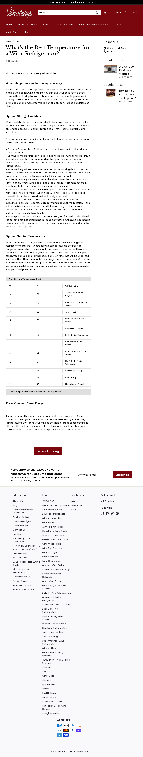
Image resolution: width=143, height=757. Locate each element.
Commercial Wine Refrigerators (52, 599)
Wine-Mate (48, 675)
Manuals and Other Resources (23, 511)
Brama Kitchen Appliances (56, 505)
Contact (12, 31)
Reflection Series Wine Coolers (54, 707)
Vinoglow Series (50, 713)
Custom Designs (22, 521)
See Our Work (20, 557)
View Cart (77, 505)
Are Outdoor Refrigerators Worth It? (127, 70)
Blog (17, 41)
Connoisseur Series (52, 701)
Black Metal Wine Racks (54, 530)
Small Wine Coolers (52, 632)
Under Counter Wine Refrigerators (53, 642)
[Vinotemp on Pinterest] (117, 513)
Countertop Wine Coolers (56, 604)
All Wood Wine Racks (53, 526)
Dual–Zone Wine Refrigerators (51, 610)
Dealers (17, 534)
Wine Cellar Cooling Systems (53, 654)
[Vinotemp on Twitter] (112, 513)
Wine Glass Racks (51, 543)
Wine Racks (48, 522)
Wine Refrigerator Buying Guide (26, 563)
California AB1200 (22, 576)
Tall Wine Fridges (51, 636)
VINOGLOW (48, 501)
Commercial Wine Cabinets (52, 575)
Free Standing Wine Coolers (52, 618)
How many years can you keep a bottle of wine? (26, 547)
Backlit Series (49, 692)
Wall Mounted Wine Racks (56, 539)
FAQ (74, 509)
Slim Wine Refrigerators (55, 627)
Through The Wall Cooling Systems (56, 661)
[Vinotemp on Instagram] (102, 513)
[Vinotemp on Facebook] (107, 513)
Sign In (75, 501)
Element (46, 680)
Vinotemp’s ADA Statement (21, 571)
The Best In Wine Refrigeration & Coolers (71, 2)
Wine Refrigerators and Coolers (54, 587)
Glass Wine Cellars (52, 581)
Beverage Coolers (52, 509)
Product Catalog (22, 517)
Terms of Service (22, 585)
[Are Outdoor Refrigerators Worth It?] (110, 69)
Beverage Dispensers (53, 513)
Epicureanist (48, 684)
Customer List (20, 525)
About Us (18, 501)
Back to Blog (50, 451)
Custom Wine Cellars (53, 565)
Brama (45, 688)
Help (26, 31)
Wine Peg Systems (52, 548)
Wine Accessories (51, 518)
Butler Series (49, 697)
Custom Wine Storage (94, 24)
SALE (118, 24)
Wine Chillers (49, 648)
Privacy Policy (20, 580)
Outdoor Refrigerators (54, 623)
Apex (45, 671)
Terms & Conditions (23, 589)
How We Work (20, 553)
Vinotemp (47, 667)
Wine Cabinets (50, 556)
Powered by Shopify (79, 751)
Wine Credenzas (51, 560)
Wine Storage (27, 24)
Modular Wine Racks (53, 535)
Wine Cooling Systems (58, 24)
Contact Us (19, 529)
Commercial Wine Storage (56, 569)
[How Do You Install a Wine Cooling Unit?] (110, 93)
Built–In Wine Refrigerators (56, 592)
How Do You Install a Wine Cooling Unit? (127, 94)
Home (9, 24)
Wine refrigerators (18, 83)
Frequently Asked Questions (22, 540)
